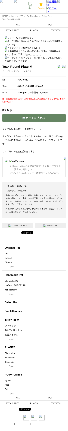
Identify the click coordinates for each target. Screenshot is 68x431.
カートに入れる (35, 117)
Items (13, 16)
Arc (6, 253)
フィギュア (10, 326)
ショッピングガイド (19, 225)
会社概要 (10, 424)
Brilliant (8, 258)
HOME (5, 16)
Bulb (7, 389)
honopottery (11, 289)
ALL (18, 25)
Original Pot (12, 247)
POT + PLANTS (12, 30)
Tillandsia (9, 362)
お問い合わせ (52, 225)
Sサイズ (20, 151)
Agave (8, 380)
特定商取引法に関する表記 (42, 424)
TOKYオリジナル (13, 330)
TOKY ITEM (56, 30)
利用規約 (58, 424)
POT (21, 16)
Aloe (7, 385)
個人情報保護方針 (22, 424)
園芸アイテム (11, 334)
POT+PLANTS (13, 374)
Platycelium (10, 353)
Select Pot (46, 16)
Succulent (10, 357)
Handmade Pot (14, 275)
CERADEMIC (11, 281)
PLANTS (34, 30)
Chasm (8, 262)
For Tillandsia (32, 16)
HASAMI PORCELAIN (15, 285)
